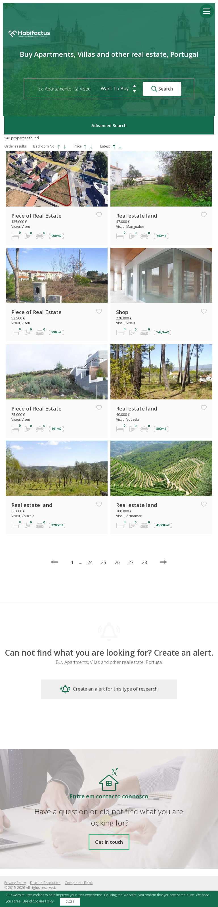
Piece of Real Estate (36, 215)
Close (70, 902)
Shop (122, 312)
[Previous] (54, 562)
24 (90, 562)
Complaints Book (79, 882)
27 (130, 562)
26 (117, 562)
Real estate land (136, 215)
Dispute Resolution (45, 882)
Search (165, 89)
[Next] (163, 562)
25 (103, 562)
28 (144, 562)
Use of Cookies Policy (38, 901)
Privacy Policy (15, 882)
